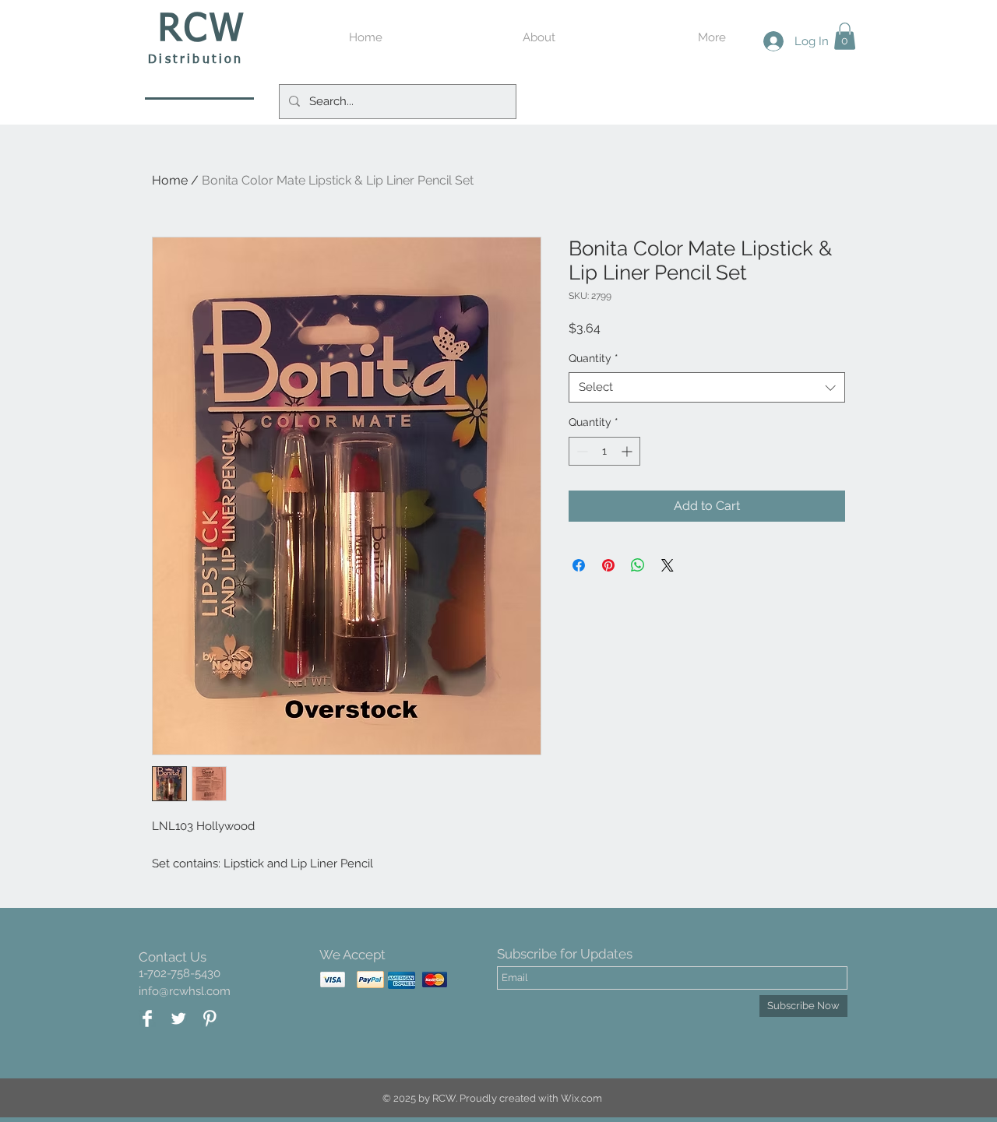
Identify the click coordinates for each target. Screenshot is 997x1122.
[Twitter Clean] (178, 1018)
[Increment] (628, 451)
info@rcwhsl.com (185, 991)
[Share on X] (667, 565)
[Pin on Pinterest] (608, 565)
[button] (844, 36)
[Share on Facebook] (578, 565)
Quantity (593, 358)
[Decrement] (580, 451)
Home (170, 180)
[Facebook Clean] (147, 1018)
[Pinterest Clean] (209, 1018)
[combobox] (707, 387)
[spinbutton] (604, 451)
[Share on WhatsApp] (638, 565)
